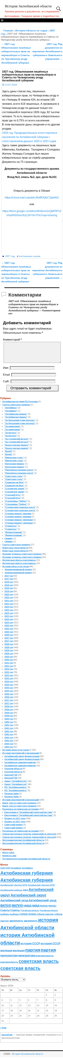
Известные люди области (15, 548)
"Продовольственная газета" (19, 470)
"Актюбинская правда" (15, 414)
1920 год (8, 594)
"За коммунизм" (12, 426)
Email (6, 374)
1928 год (8, 644)
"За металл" (10, 433)
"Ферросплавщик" (13, 532)
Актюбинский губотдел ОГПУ (13, 885)
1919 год (8, 588)
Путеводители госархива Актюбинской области (26, 859)
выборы (4, 914)
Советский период (13, 825)
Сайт (6, 381)
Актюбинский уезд (14, 900)
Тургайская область (29, 910)
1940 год (8, 719)
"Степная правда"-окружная (18, 520)
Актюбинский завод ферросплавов (21, 756)
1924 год (8, 619)
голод (23, 914)
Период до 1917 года (14, 818)
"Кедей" (8, 451)
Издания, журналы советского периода (22, 554)
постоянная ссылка (29, 256)
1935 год (8, 688)
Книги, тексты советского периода (19, 803)
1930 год (8, 657)
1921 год (8, 601)
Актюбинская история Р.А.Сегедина (20, 401)
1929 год (8, 650)
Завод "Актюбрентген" (15, 781)
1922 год (8, 607)
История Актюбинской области (28, 6)
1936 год (8, 694)
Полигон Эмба (11, 793)
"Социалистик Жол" (14, 482)
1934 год (8, 681)
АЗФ (2, 868)
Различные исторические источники (20, 809)
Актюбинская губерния (26, 873)
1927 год (10, 256)
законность (16, 920)
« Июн (3, 1028)
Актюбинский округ (28, 895)
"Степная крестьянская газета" (20, 507)
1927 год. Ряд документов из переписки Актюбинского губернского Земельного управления (47, 51)
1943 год (8, 737)
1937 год (8, 700)
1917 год (8, 576)
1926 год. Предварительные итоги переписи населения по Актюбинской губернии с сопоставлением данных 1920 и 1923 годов (29, 137)
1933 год (8, 675)
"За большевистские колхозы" (19, 420)
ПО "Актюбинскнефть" (15, 787)
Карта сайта (8, 852)
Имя (5, 367)
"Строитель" (10, 526)
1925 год (8, 625)
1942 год (8, 731)
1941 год (8, 725)
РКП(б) (44, 906)
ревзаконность (45, 955)
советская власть (39, 961)
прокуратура (9, 955)
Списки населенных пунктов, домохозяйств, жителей (29, 834)
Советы (5, 910)
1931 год (8, 663)
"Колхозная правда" (14, 464)
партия (32, 950)
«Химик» (8, 538)
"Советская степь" (13, 476)
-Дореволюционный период (18, 569)
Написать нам (9, 856)
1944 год (8, 744)
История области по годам (31, 30)
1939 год (8, 713)
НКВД (27, 905)
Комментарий (12, 339)
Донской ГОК (10, 775)
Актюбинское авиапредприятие (20, 762)
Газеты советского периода (16, 405)
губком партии (45, 914)
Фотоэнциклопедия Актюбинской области (23, 840)
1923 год (8, 613)
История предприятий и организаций (20, 753)
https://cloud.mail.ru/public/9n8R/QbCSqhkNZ (32, 197)
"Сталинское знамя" (14, 488)
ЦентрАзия (7, 1035)
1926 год (8, 632)
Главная (8, 30)
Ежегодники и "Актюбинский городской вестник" (28, 812)
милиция (6, 950)
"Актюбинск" (10, 408)
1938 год (8, 706)
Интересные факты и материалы (19, 560)
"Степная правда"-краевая (17, 513)
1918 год (8, 582)
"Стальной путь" (12, 495)
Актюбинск (15, 868)
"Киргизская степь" (14, 457)
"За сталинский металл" (16, 439)
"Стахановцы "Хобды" (15, 501)
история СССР (30, 943)
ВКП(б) (5, 905)
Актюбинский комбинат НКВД (14, 890)
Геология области (13, 768)
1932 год (8, 669)
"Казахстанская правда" (16, 445)
